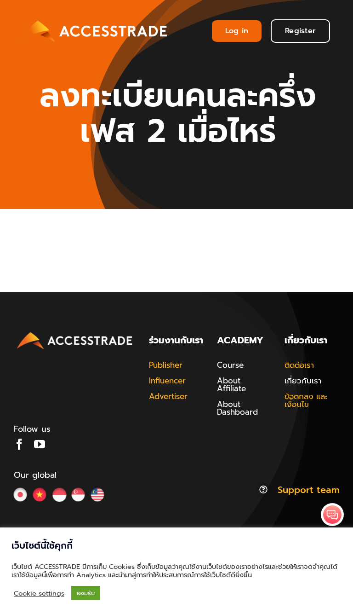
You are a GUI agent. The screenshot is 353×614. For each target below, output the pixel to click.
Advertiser (168, 396)
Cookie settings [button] (39, 593)
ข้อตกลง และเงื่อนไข (306, 400)
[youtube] (39, 444)
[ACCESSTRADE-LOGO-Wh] (95, 19)
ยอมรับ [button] (86, 593)
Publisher (165, 365)
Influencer (167, 381)
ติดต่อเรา (299, 365)
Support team (308, 490)
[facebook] (19, 444)
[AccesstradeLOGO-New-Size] (75, 333)
